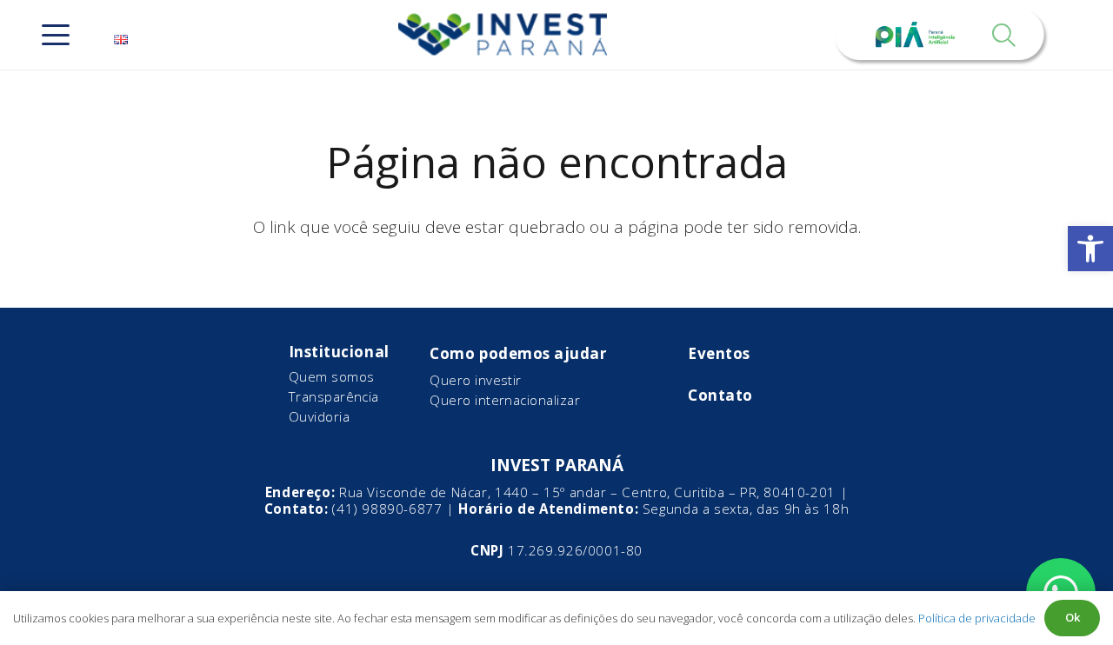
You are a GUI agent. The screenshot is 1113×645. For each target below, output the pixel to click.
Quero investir (475, 380)
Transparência (334, 396)
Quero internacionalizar (505, 400)
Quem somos (332, 376)
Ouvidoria (319, 416)
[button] (1090, 248)
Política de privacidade (977, 618)
